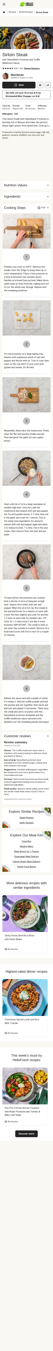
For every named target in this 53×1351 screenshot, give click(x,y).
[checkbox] (3, 68)
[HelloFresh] (26, 4)
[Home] (4, 12)
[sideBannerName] (26, 160)
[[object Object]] (40, 85)
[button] (26, 196)
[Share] (48, 85)
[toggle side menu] (4, 4)
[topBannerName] (26, 21)
